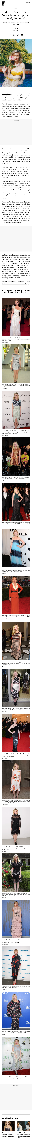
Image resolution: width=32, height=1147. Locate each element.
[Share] (10, 35)
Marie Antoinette (12, 208)
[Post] (14, 35)
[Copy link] (18, 35)
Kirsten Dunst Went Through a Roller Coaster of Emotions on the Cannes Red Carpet (16, 283)
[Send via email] (22, 35)
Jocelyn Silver (17, 29)
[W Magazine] (3, 3)
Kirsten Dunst (6, 94)
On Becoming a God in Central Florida (16, 108)
